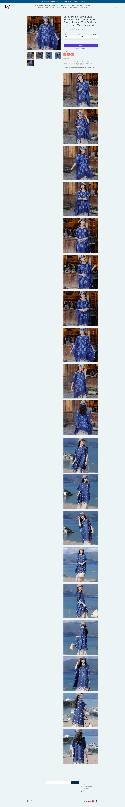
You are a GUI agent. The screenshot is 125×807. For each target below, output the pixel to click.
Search (83, 781)
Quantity (94, 34)
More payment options (80, 48)
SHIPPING (83, 790)
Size (79, 34)
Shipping (72, 29)
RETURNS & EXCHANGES (87, 786)
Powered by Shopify (39, 804)
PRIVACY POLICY (85, 788)
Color (65, 34)
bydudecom (32, 804)
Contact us (83, 784)
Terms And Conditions (86, 791)
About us (83, 782)
